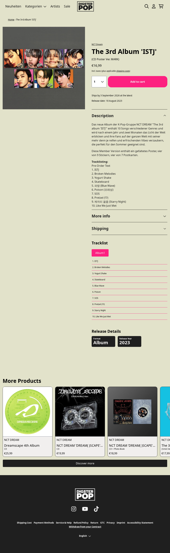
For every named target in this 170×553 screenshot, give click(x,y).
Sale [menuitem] (67, 6)
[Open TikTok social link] (96, 509)
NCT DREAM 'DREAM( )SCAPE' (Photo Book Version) (133, 445)
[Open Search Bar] (146, 6)
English (83, 535)
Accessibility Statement (140, 522)
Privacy (111, 522)
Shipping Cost (24, 522)
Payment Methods (44, 522)
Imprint (121, 522)
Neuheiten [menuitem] (13, 6)
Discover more (85, 463)
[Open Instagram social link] (73, 509)
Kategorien (33, 6)
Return (94, 522)
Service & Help (64, 522)
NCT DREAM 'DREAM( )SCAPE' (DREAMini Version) (81, 445)
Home (11, 19)
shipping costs (122, 71)
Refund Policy (81, 522)
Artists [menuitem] (55, 6)
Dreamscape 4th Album (22, 445)
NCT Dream (97, 44)
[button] (129, 216)
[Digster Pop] (85, 6)
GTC (102, 522)
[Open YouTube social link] (85, 509)
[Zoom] (44, 68)
